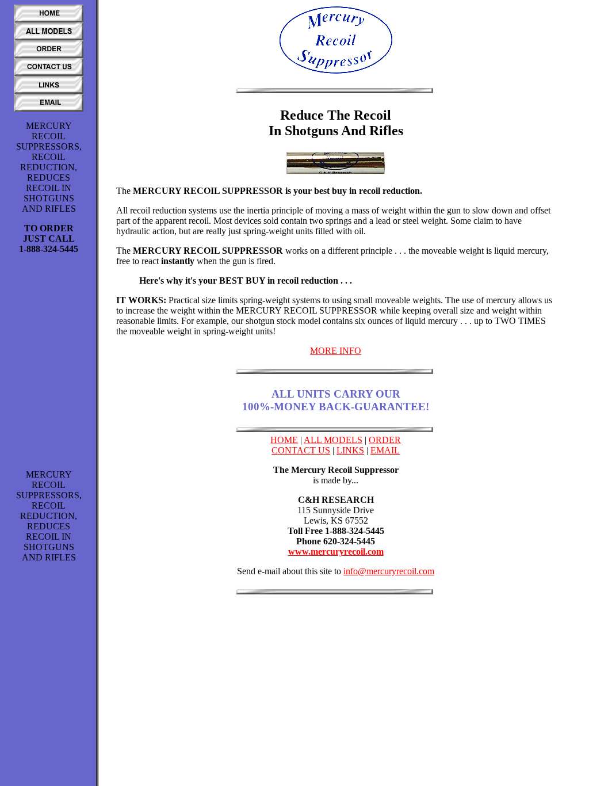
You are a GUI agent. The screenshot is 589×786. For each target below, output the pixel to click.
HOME (284, 440)
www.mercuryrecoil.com (336, 551)
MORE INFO (335, 351)
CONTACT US (300, 450)
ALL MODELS (333, 440)
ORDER (385, 440)
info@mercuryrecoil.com (388, 571)
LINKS (350, 450)
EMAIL (385, 450)
